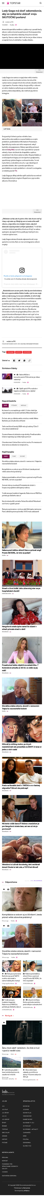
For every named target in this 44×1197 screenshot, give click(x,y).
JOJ (3, 1106)
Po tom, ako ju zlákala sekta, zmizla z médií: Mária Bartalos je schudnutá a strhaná (20, 420)
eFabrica (26, 1190)
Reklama (5, 1157)
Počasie (4, 1142)
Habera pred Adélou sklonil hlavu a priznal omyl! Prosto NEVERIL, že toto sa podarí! (22, 479)
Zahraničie (26, 1132)
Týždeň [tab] (14, 405)
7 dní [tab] (14, 456)
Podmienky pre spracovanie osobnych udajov (10, 1166)
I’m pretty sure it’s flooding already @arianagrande (20, 279)
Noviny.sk (8, 1016)
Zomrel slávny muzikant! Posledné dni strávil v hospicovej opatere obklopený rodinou (19, 486)
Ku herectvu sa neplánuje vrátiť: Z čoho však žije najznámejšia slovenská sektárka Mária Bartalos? (20, 412)
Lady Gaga (22, 284)
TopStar (5, 1129)
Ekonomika (27, 1142)
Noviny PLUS (27, 1113)
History (4, 1139)
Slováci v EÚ (27, 1146)
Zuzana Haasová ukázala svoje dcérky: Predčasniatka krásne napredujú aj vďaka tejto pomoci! (21, 436)
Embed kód (39, 72)
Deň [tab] (5, 405)
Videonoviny (27, 1116)
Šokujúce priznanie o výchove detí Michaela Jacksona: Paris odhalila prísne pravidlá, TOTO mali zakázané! (21, 510)
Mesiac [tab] (23, 405)
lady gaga (10, 352)
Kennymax (26, 1188)
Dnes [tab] (6, 456)
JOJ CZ (4, 1116)
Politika (26, 1139)
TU (16, 171)
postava (18, 352)
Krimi (24, 1136)
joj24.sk (26, 1109)
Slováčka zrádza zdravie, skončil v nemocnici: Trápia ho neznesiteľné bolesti (22, 463)
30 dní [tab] (22, 456)
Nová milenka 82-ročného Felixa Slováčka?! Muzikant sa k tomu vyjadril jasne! (21, 502)
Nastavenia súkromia (9, 1175)
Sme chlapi (5, 1132)
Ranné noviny (27, 1119)
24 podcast (27, 1126)
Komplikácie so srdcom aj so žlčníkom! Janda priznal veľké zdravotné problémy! (21, 470)
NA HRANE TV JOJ (28, 1122)
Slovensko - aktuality (30, 1129)
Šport (4, 1122)
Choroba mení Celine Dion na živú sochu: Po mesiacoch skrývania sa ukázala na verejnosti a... (22, 444)
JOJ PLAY (5, 1109)
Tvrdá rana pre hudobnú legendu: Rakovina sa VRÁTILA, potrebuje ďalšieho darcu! (22, 494)
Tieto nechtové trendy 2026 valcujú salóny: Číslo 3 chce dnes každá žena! (20, 428)
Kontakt (5, 1161)
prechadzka (27, 352)
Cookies (5, 1172)
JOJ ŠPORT (5, 1113)
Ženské (4, 1126)
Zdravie (4, 1136)
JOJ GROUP (5, 1119)
